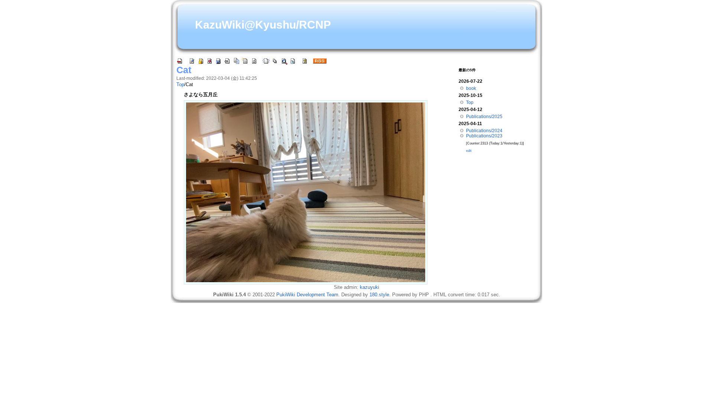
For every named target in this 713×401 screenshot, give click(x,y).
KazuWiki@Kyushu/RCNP (263, 25)
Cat (183, 70)
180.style (379, 294)
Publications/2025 (484, 116)
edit (469, 151)
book (471, 88)
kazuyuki (369, 287)
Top (180, 84)
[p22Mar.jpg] (305, 192)
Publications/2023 (484, 135)
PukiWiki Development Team (307, 294)
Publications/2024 (484, 130)
